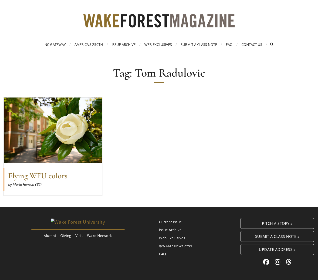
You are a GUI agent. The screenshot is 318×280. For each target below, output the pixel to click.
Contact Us (251, 44)
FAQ (229, 44)
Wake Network (99, 235)
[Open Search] (272, 44)
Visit (79, 235)
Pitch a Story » (277, 223)
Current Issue (170, 221)
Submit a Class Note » (277, 236)
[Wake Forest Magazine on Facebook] (266, 262)
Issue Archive (123, 44)
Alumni (50, 235)
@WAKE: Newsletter (176, 245)
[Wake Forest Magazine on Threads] (288, 262)
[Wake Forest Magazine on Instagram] (278, 262)
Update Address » (277, 249)
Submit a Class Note (199, 44)
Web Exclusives (158, 44)
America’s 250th (88, 44)
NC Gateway (55, 44)
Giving (65, 235)
